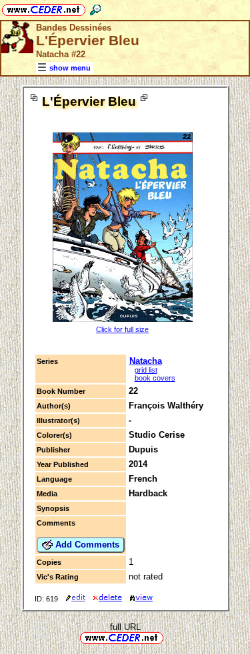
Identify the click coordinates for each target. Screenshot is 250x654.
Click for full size (122, 329)
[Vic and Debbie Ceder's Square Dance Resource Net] (43, 8)
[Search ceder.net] (95, 8)
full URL (125, 627)
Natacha (145, 361)
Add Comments (86, 545)
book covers (155, 378)
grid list (146, 370)
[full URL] (168, 637)
